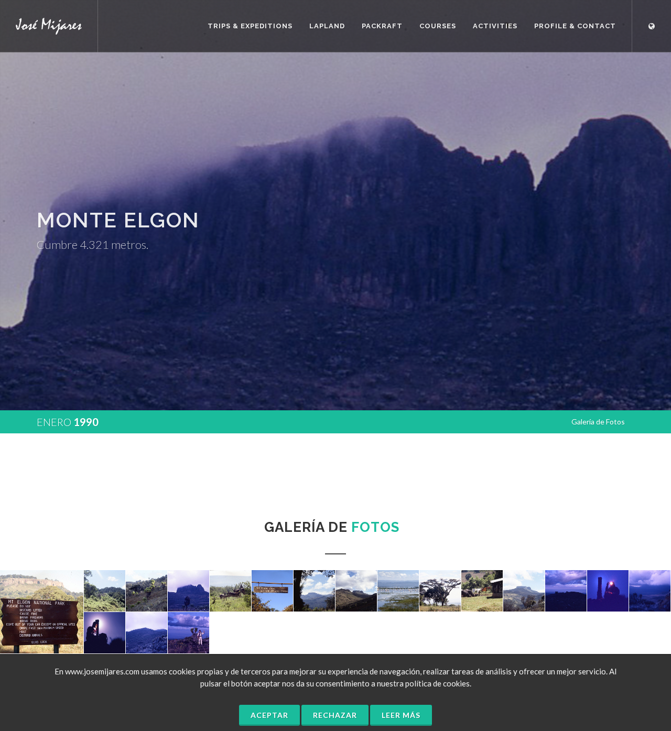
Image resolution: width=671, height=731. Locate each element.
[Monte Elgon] (42, 612)
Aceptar (269, 715)
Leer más (401, 715)
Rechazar (335, 715)
